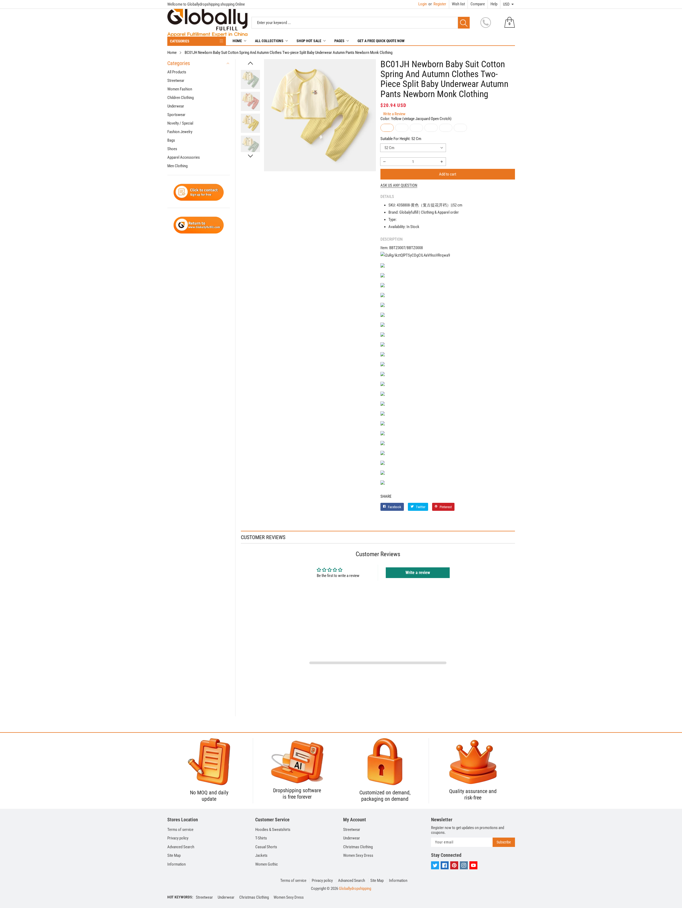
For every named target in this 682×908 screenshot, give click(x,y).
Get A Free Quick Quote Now (381, 41)
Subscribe (504, 842)
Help (493, 4)
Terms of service (180, 829)
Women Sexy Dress (358, 855)
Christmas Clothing (358, 847)
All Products (176, 72)
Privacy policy (177, 838)
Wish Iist (458, 4)
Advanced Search (180, 847)
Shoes (172, 148)
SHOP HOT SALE (309, 41)
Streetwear (175, 80)
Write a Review (394, 113)
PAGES (339, 41)
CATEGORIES (179, 41)
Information (176, 864)
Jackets (261, 855)
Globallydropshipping (355, 888)
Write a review (417, 572)
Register (437, 4)
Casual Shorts (266, 847)
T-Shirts (261, 838)
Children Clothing (180, 97)
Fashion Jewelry (179, 131)
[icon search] (464, 23)
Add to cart (447, 174)
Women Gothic (266, 864)
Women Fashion (179, 89)
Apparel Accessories (183, 157)
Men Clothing (177, 166)
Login (422, 4)
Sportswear (176, 114)
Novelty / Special (180, 123)
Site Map (174, 855)
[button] (250, 63)
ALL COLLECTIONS (269, 41)
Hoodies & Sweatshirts (272, 829)
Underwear (175, 106)
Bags (171, 140)
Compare (477, 4)
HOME (237, 41)
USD (506, 4)
